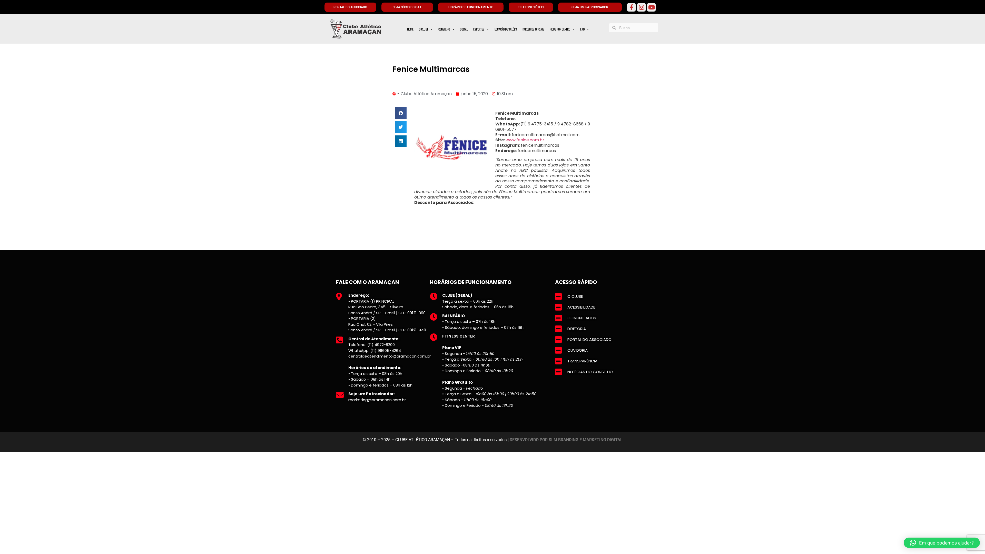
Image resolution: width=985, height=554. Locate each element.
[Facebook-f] (631, 7)
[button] (401, 113)
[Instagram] (641, 7)
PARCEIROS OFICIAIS (533, 29)
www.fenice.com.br (525, 140)
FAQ (582, 29)
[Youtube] (651, 7)
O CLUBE (423, 29)
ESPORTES (478, 29)
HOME (410, 29)
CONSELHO (444, 29)
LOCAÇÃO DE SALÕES (506, 29)
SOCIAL (464, 29)
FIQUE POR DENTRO (560, 29)
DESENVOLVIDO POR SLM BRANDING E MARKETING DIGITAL (566, 439)
